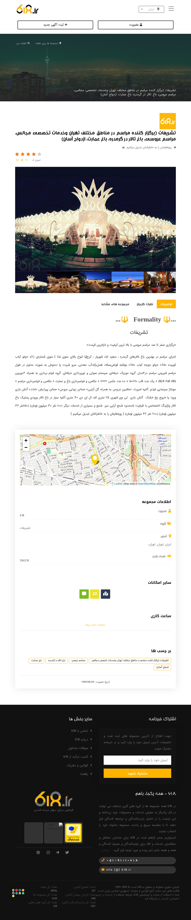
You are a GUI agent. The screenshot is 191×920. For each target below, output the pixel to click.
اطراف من (21, 43)
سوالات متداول (78, 748)
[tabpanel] (31, 283)
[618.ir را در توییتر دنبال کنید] (67, 853)
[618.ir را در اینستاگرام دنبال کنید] (48, 853)
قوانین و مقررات (77, 765)
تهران (160, 544)
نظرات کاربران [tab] (145, 303)
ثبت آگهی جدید (54, 25)
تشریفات (25, 528)
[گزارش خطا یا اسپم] (17, 160)
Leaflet (118, 483)
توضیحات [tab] (166, 303)
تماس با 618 (79, 730)
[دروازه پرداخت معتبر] (73, 833)
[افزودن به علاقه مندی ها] (26, 160)
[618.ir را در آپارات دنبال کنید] (38, 853)
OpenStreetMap (147, 483)
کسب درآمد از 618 (75, 756)
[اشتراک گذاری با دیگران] (22, 160)
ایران (168, 544)
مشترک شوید (137, 773)
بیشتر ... (104, 850)
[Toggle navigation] (172, 9)
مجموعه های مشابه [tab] (115, 303)
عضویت (134, 25)
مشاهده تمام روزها (95, 625)
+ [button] (25, 440)
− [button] (25, 447)
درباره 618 (81, 739)
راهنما (84, 773)
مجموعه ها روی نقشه (47, 43)
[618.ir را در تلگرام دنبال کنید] (57, 853)
